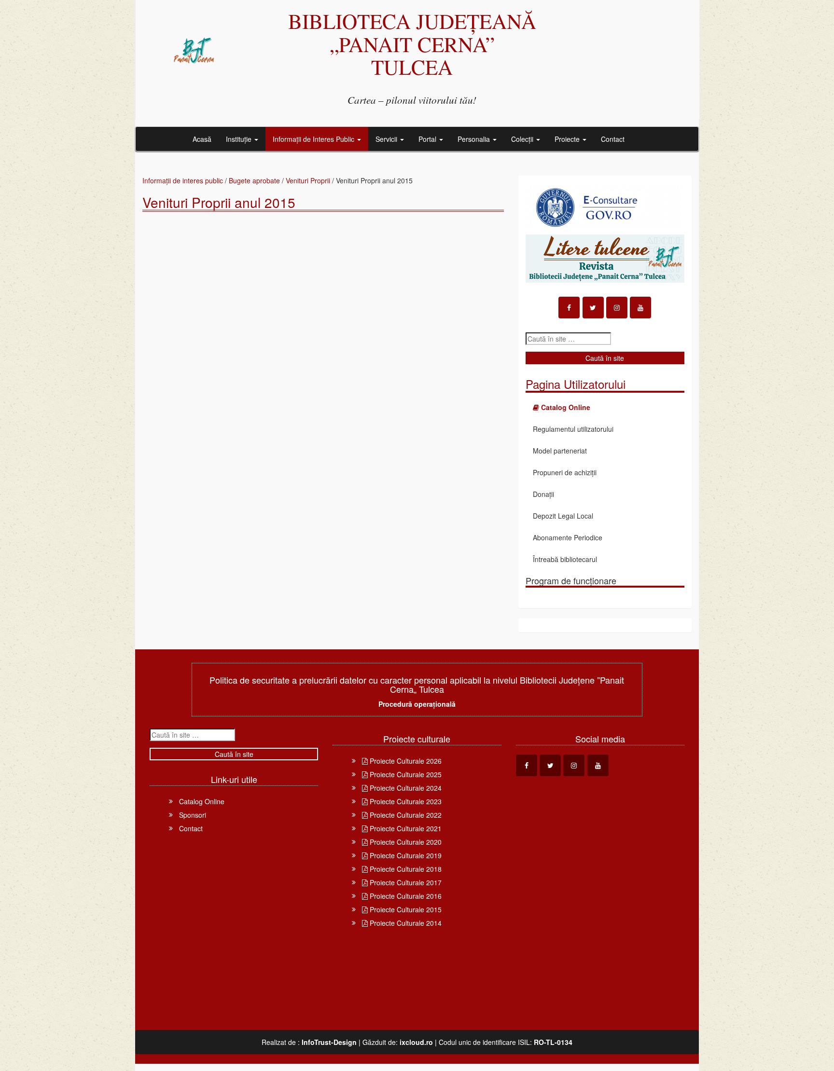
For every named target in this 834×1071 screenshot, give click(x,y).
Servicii (387, 139)
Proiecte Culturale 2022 (405, 815)
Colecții (523, 139)
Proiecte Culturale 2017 (405, 882)
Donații (543, 494)
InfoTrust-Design (329, 1042)
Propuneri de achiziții (565, 472)
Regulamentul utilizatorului (573, 429)
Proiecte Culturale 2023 (405, 801)
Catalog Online (201, 801)
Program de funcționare (571, 580)
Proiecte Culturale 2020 (405, 842)
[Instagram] (616, 307)
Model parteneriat (560, 450)
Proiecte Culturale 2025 (405, 774)
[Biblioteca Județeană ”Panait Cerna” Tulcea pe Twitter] (593, 307)
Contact (613, 139)
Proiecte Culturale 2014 (405, 923)
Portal (428, 139)
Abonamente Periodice (567, 537)
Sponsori (192, 815)
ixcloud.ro (416, 1042)
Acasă (202, 139)
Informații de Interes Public (314, 139)
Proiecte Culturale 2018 (405, 869)
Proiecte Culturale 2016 (405, 896)
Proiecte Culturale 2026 (405, 761)
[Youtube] (640, 307)
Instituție (239, 139)
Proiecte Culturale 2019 (405, 855)
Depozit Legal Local (563, 516)
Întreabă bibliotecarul (565, 559)
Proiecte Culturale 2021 (405, 828)
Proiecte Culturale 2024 (405, 788)
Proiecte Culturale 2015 (405, 909)
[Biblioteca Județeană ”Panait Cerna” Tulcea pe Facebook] (569, 307)
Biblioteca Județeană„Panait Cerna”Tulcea (412, 44)
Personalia (475, 139)
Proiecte (568, 139)
